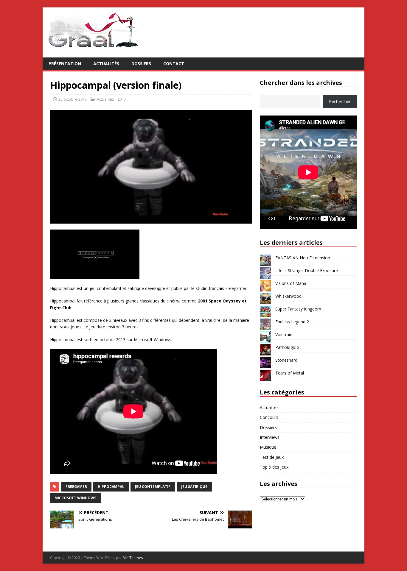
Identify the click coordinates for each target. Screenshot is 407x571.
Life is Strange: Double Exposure (306, 270)
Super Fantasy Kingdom (298, 309)
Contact (173, 63)
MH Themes (133, 557)
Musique (268, 447)
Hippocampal (111, 486)
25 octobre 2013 (72, 99)
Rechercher (340, 101)
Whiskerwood (288, 296)
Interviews (269, 437)
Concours (269, 417)
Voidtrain (283, 334)
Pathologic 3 (287, 347)
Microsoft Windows (75, 497)
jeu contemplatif (152, 486)
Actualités (106, 63)
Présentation (65, 63)
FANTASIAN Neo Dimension (302, 257)
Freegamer (76, 486)
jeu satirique (194, 486)
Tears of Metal (289, 373)
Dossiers (141, 63)
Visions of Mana (290, 283)
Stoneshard (286, 360)
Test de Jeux (272, 457)
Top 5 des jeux (274, 467)
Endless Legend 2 (292, 321)
